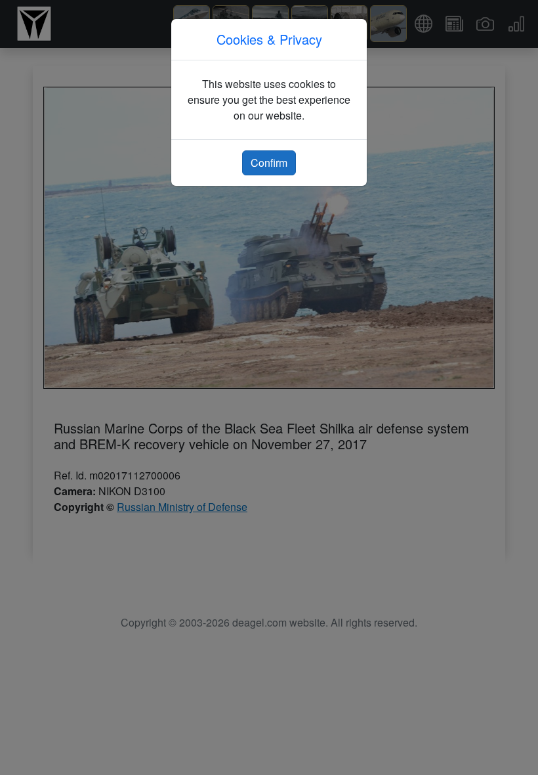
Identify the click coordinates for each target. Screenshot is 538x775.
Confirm (269, 162)
